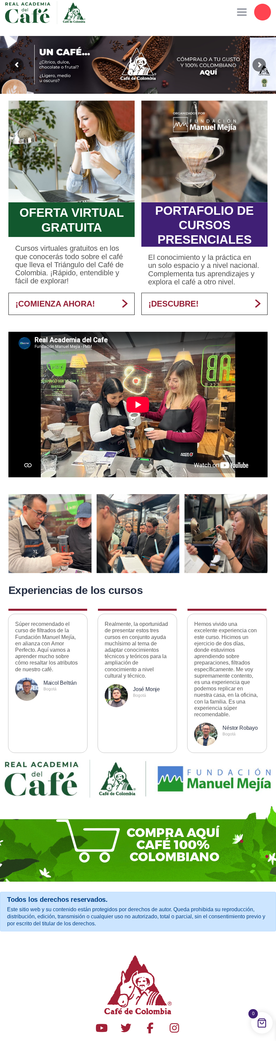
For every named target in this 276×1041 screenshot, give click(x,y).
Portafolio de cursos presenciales (204, 225)
